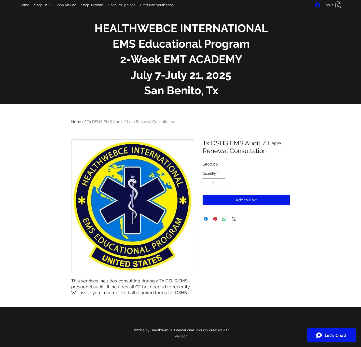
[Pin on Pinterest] (215, 219)
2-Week (140, 59)
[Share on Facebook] (206, 219)
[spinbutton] (213, 183)
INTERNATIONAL (224, 28)
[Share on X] (234, 219)
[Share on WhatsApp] (224, 219)
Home (77, 121)
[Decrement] (206, 183)
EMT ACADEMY (201, 59)
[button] (338, 4)
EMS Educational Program (181, 43)
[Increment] (221, 183)
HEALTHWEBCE (137, 28)
